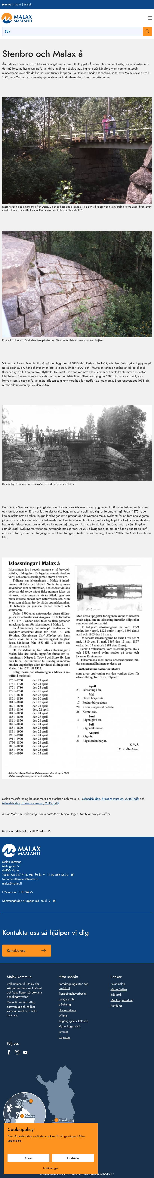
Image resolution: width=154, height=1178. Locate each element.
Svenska (6, 4)
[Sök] (147, 31)
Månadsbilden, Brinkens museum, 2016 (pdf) (30, 803)
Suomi (17, 4)
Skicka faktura (67, 1010)
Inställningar (50, 1168)
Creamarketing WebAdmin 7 (98, 1174)
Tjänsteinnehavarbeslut (72, 993)
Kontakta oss (16, 950)
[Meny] (149, 18)
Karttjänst (116, 1006)
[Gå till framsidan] (16, 18)
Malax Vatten (119, 989)
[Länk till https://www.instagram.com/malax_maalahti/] (17, 1052)
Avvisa (28, 1158)
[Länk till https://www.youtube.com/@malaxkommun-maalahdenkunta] (25, 1052)
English (28, 4)
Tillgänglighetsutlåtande (73, 1021)
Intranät (63, 1032)
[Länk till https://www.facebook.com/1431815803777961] (9, 1052)
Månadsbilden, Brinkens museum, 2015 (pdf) (110, 799)
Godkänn (73, 1158)
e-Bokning (65, 1004)
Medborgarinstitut (122, 1000)
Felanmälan (118, 984)
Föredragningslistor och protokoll (73, 986)
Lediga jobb (66, 999)
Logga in (64, 1037)
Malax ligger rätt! (69, 1026)
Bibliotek (116, 995)
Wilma (63, 1015)
